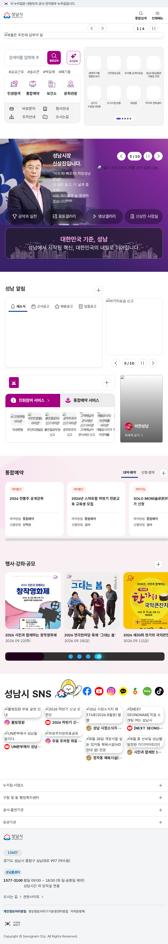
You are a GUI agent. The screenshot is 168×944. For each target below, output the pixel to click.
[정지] (153, 28)
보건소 (52, 93)
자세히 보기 (132, 435)
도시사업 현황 (114, 103)
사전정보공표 (114, 73)
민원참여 (14, 93)
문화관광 (70, 93)
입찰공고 (90, 306)
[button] (118, 119)
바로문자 (28, 108)
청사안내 (62, 108)
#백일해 (49, 72)
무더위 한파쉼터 (153, 103)
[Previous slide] (92, 28)
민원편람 (17, 430)
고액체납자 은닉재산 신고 (87, 432)
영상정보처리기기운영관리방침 (48, 911)
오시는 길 (11, 897)
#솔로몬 (34, 72)
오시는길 (62, 117)
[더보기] (158, 564)
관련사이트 (31, 897)
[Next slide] (102, 28)
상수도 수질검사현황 (94, 105)
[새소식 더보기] (98, 290)
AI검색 (73, 61)
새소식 (21, 306)
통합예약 (32, 93)
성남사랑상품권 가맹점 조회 (153, 75)
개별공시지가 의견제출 (104, 432)
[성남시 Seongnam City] (14, 15)
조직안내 (28, 117)
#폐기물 (65, 72)
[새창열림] (130, 168)
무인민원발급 (35, 430)
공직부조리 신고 (69, 432)
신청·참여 (147, 472)
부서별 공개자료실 (134, 73)
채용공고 (67, 306)
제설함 (133, 103)
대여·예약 (129, 472)
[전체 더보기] (106, 382)
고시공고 (43, 306)
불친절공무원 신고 (52, 432)
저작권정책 (77, 911)
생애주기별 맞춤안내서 (94, 75)
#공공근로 (16, 72)
